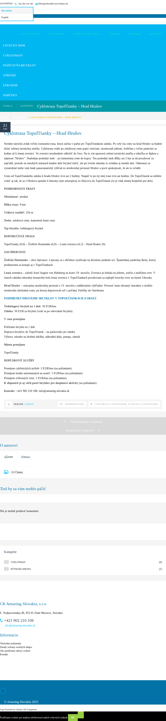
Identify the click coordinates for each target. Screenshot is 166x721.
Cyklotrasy (13, 55)
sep (5, 129)
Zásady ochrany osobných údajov (16, 647)
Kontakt (4, 654)
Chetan (18, 709)
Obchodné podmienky (10, 643)
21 (5, 125)
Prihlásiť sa (7, 106)
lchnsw (29, 404)
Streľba (9, 75)
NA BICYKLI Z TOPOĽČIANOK (143, 404)
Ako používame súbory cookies (15, 650)
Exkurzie (10, 85)
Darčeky (10, 95)
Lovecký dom (14, 45)
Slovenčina (6, 3)
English (5, 17)
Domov (5, 117)
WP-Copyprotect (30, 709)
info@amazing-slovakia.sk (53, 4)
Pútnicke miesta (21, 569)
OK (73, 717)
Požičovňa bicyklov (19, 65)
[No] (81, 714)
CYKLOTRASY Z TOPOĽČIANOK (111, 404)
